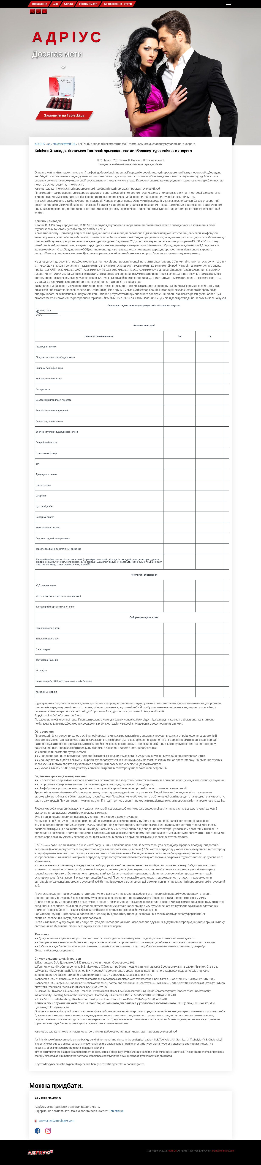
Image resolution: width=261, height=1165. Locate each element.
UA (38, 11)
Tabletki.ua (116, 1111)
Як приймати (88, 3)
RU (32, 11)
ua (48, 143)
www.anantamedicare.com (56, 1120)
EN (44, 11)
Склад (68, 3)
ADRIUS (40, 143)
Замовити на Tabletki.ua (64, 115)
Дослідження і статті (118, 3)
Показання (39, 3)
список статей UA (64, 143)
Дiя (55, 3)
